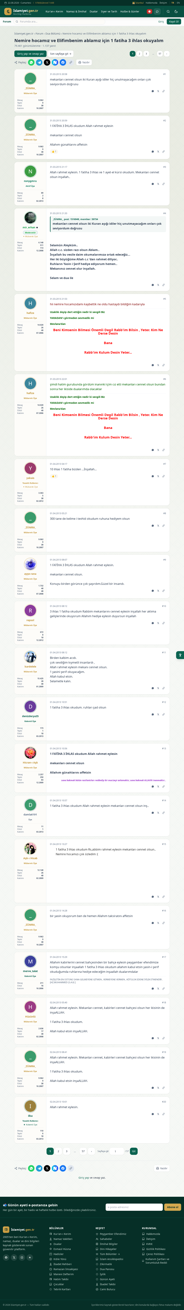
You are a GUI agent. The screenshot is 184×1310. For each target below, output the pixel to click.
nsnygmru (30, 181)
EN (178, 2)
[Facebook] (6, 1257)
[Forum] (157, 11)
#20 (164, 1101)
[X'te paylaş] (47, 62)
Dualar (58, 1244)
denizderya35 (30, 716)
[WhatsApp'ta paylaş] (31, 62)
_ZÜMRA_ (30, 88)
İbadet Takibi (108, 1284)
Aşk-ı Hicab (30, 858)
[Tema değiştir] (176, 11)
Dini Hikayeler (108, 1249)
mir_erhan (29, 227)
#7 (164, 464)
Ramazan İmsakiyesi (66, 1269)
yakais (30, 478)
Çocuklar (59, 1284)
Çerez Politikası (155, 1254)
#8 (164, 513)
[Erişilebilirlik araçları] (180, 655)
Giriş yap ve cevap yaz (30, 53)
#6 (164, 379)
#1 (164, 74)
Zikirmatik (106, 1264)
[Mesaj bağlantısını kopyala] (163, 91)
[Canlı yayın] (149, 11)
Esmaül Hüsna (62, 1249)
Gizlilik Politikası (155, 1249)
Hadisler (59, 1254)
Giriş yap (84, 1177)
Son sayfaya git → (60, 53)
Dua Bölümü (52, 33)
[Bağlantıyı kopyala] (71, 62)
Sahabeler (106, 1239)
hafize (30, 313)
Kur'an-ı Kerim (62, 1234)
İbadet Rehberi (63, 1264)
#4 (164, 213)
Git (133, 1151)
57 (160, 53)
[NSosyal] (30, 1257)
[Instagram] (22, 1257)
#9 (164, 559)
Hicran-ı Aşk (30, 762)
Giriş (161, 21)
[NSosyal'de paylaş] (55, 62)
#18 (164, 1002)
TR (172, 2)
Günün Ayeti (107, 1279)
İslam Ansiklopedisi (111, 1259)
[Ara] (168, 11)
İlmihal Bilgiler (109, 1244)
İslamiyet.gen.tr (23, 33)
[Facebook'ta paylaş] (63, 62)
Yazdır (86, 62)
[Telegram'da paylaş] (39, 62)
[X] (14, 1257)
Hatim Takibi (61, 1279)
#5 (164, 299)
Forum (7, 21)
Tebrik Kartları (62, 1289)
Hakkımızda (151, 2)
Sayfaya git (103, 1151)
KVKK (149, 1244)
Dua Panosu (107, 1269)
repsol (30, 620)
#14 (164, 800)
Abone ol (172, 1207)
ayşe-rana (30, 573)
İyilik (102, 1274)
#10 (164, 606)
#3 (164, 167)
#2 (164, 120)
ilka (30, 1115)
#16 (164, 910)
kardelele (30, 666)
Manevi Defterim (64, 1274)
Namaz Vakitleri (63, 1239)
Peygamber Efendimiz (113, 1234)
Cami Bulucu (107, 1289)
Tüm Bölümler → (110, 1254)
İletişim (163, 2)
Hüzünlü (30, 1016)
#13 (164, 748)
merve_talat (30, 971)
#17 (164, 957)
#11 (164, 652)
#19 (164, 1052)
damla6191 (30, 814)
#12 (164, 702)
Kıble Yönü (60, 1259)
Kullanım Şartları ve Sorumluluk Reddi (157, 1260)
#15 (164, 844)
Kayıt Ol (174, 21)
